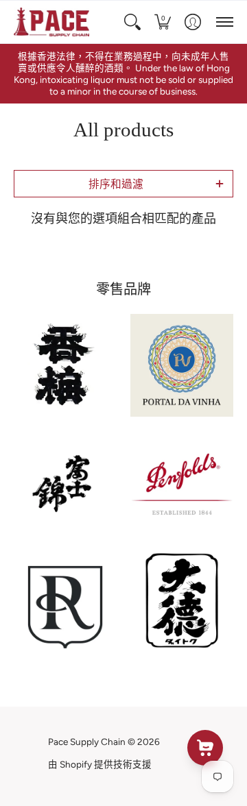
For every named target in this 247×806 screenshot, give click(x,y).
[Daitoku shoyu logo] (181, 600)
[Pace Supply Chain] (51, 22)
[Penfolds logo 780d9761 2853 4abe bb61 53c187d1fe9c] (181, 483)
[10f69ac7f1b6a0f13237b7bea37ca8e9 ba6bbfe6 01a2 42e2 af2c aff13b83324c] (65, 483)
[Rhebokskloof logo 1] (65, 600)
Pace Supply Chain (87, 741)
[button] (132, 22)
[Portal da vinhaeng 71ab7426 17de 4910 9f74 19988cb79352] (181, 365)
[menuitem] (132, 22)
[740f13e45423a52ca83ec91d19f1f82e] (65, 366)
